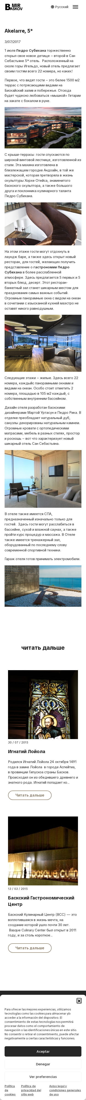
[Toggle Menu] (75, 7)
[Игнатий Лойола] (43, 722)
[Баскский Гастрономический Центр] (43, 850)
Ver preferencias (43, 1076)
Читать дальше (29, 795)
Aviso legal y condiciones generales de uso (65, 1090)
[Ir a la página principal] (14, 7)
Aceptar (43, 1051)
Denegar (43, 1064)
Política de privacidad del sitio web (31, 1090)
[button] (79, 1000)
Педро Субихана (31, 50)
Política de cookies (10, 1090)
